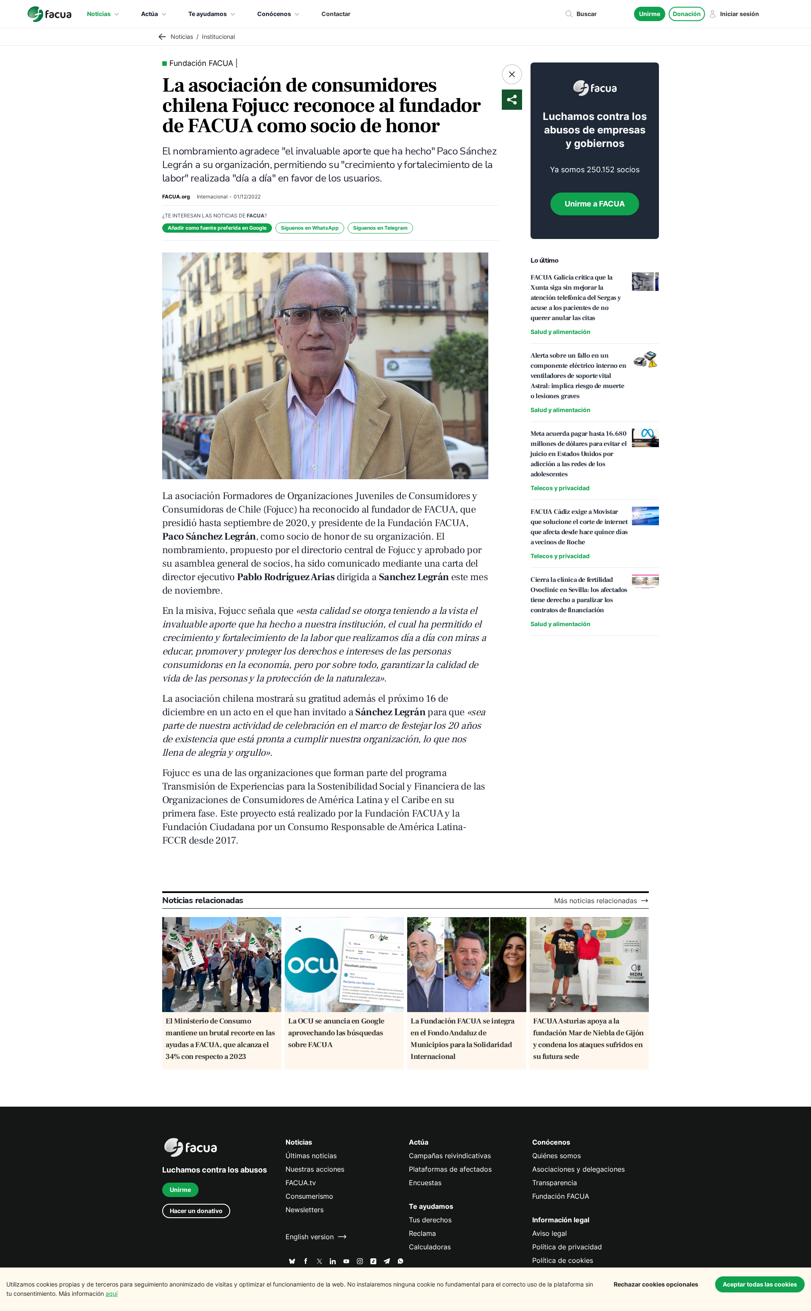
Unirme (649, 13)
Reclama (422, 1233)
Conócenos (274, 13)
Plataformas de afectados (450, 1169)
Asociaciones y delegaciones (578, 1169)
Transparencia (554, 1182)
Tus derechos (430, 1220)
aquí (111, 1293)
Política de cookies (562, 1260)
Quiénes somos (556, 1155)
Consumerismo (309, 1196)
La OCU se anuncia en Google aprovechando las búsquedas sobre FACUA (336, 1033)
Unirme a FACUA (595, 203)
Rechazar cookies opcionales (656, 1284)
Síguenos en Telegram (380, 228)
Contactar (336, 13)
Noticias (99, 13)
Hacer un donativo (196, 1210)
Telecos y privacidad (560, 487)
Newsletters (305, 1209)
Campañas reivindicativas (450, 1155)
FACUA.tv (301, 1182)
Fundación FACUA (560, 1196)
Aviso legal (549, 1233)
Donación (687, 13)
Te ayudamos (207, 13)
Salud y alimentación (561, 331)
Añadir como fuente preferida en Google (217, 228)
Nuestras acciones (315, 1169)
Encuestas (425, 1182)
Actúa (149, 13)
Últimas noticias (311, 1155)
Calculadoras (430, 1247)
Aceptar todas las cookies (760, 1284)
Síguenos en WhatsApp (310, 228)
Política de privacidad (567, 1247)
